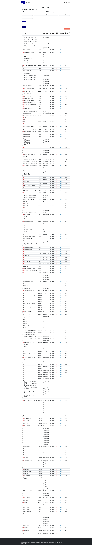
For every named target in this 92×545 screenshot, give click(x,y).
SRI (50, 33)
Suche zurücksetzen (24, 22)
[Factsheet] (23, 49)
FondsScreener (67, 2)
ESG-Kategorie (53, 33)
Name (25, 33)
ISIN (39, 33)
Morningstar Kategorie (45, 33)
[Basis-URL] (23, 2)
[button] (27, 15)
